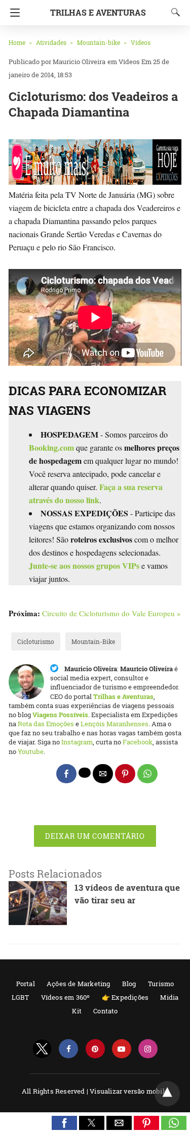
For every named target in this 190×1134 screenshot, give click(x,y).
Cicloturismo (35, 641)
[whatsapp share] (147, 773)
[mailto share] (103, 773)
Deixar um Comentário (95, 836)
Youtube (31, 751)
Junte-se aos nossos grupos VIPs (84, 565)
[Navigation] (12, 12)
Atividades (51, 42)
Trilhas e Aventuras (98, 12)
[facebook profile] (68, 1049)
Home (17, 42)
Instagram (77, 741)
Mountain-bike (98, 42)
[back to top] (167, 1093)
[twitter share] (85, 773)
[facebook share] (66, 773)
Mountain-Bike (93, 641)
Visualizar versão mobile (129, 1091)
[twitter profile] (42, 1049)
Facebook (138, 741)
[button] (64, 1123)
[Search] (173, 12)
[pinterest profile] (95, 1049)
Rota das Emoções (46, 723)
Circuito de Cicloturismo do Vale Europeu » (111, 613)
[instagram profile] (148, 1049)
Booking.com (51, 447)
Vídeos (140, 42)
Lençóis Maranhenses (114, 723)
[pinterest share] (125, 773)
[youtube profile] (121, 1049)
